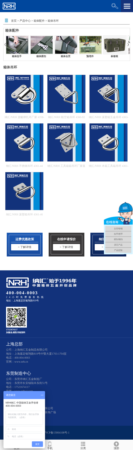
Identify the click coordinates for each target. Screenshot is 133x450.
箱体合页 (65, 56)
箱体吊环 (53, 20)
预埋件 (90, 56)
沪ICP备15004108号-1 (56, 432)
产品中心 (25, 20)
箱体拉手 (17, 56)
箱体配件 (39, 20)
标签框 (114, 56)
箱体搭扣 (41, 56)
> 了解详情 (24, 247)
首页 (14, 20)
